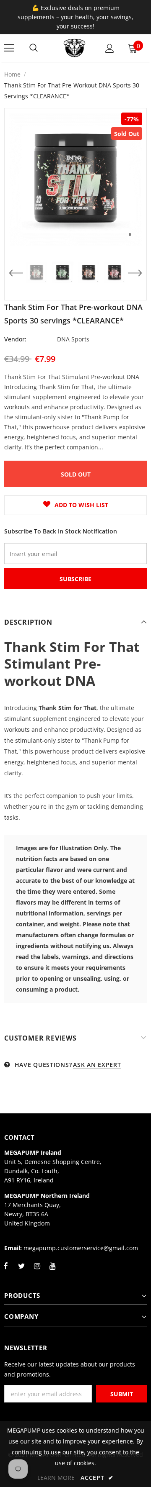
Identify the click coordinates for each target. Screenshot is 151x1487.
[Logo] (74, 48)
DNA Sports (73, 339)
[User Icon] (109, 48)
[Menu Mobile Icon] (9, 48)
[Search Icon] (33, 48)
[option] (75, 179)
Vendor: (15, 339)
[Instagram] (36, 1270)
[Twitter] (21, 1270)
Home (12, 74)
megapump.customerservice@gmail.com (80, 1248)
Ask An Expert (97, 1065)
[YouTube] (52, 1270)
